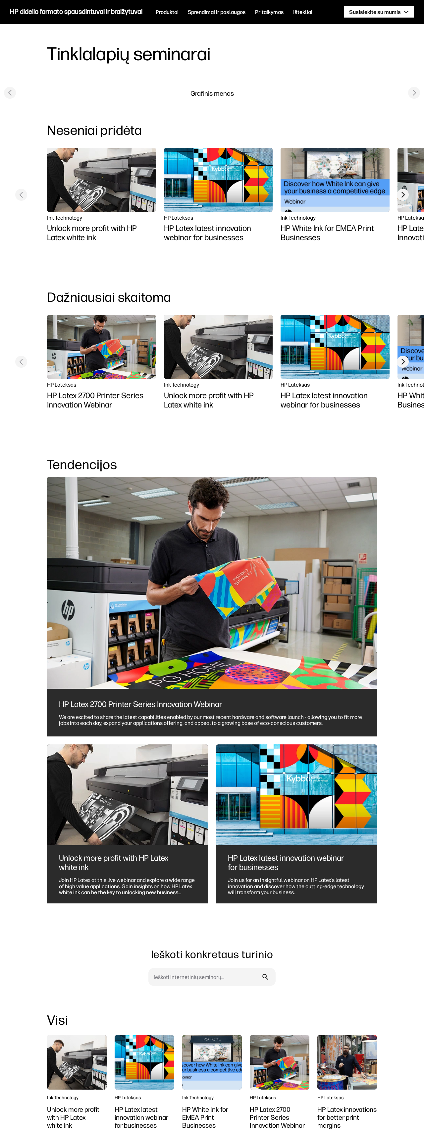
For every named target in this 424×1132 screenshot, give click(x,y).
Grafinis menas (212, 93)
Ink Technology (64, 217)
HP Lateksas (178, 217)
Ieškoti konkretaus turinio (212, 954)
